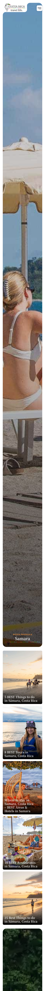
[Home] (16, 14)
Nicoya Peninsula (22, 634)
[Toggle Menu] (39, 8)
